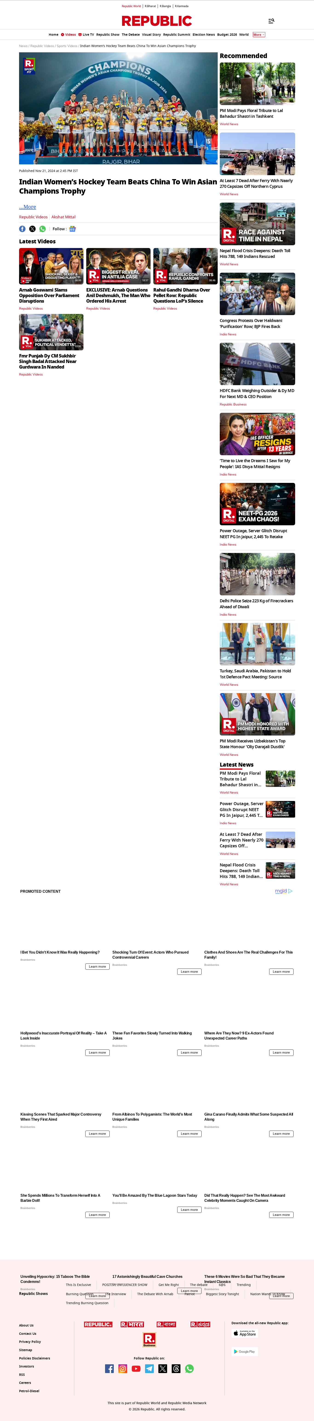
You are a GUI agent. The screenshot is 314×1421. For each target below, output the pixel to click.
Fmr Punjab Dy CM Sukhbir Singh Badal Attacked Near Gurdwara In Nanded (47, 361)
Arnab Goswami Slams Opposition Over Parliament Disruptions (49, 295)
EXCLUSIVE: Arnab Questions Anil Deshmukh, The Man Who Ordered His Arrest (118, 295)
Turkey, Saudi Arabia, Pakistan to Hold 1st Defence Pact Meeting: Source (255, 674)
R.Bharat (150, 6)
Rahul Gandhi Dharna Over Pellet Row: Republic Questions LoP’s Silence (181, 295)
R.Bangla (165, 6)
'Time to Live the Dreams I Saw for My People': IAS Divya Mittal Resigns (255, 464)
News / (24, 46)
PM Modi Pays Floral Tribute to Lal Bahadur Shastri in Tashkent (251, 113)
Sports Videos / (68, 46)
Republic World (131, 6)
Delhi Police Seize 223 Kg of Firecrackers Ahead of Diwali (256, 604)
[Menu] (269, 21)
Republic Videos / (43, 46)
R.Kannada (181, 6)
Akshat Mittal (63, 217)
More (257, 34)
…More (27, 206)
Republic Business (233, 404)
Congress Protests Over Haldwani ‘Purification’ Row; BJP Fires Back (251, 323)
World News (229, 124)
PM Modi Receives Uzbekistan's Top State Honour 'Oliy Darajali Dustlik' (252, 744)
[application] (118, 108)
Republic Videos (33, 217)
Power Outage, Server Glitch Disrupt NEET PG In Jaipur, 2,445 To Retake (253, 534)
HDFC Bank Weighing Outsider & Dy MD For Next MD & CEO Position (257, 393)
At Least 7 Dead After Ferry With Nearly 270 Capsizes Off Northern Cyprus (256, 183)
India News (228, 334)
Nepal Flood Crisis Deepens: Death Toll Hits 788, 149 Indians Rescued (255, 254)
